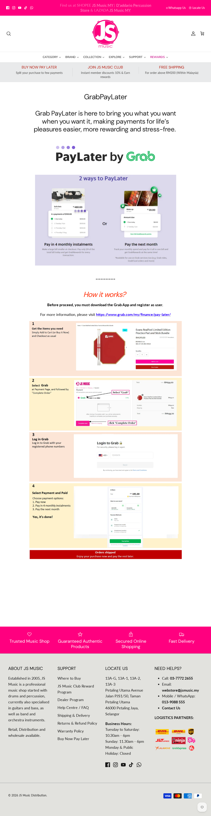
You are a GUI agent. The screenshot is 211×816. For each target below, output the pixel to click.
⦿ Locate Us (197, 7)
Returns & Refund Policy (77, 723)
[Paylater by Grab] (105, 162)
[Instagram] (13, 7)
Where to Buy (69, 678)
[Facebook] (7, 7)
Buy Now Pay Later (73, 738)
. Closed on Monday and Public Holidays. (118, 8)
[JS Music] (106, 34)
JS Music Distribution (32, 795)
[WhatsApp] (31, 7)
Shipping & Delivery (73, 715)
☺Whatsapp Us (175, 7)
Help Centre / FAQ (73, 707)
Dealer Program (70, 699)
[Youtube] (19, 7)
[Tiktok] (25, 7)
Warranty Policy (70, 731)
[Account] (192, 33)
